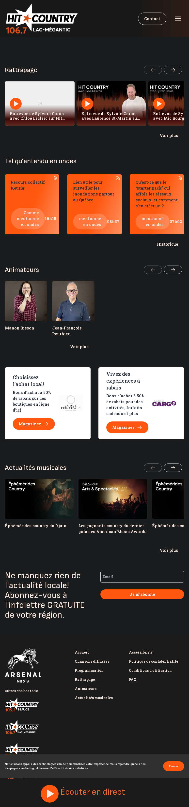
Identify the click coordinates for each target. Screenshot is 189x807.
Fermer (173, 766)
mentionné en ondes (90, 221)
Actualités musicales (94, 697)
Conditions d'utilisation (150, 670)
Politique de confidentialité (153, 661)
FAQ (132, 679)
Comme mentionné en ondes (28, 218)
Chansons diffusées (92, 661)
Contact (152, 18)
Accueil (82, 652)
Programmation (89, 670)
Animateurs (85, 688)
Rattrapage (85, 679)
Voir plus (169, 135)
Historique (167, 244)
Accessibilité (141, 652)
